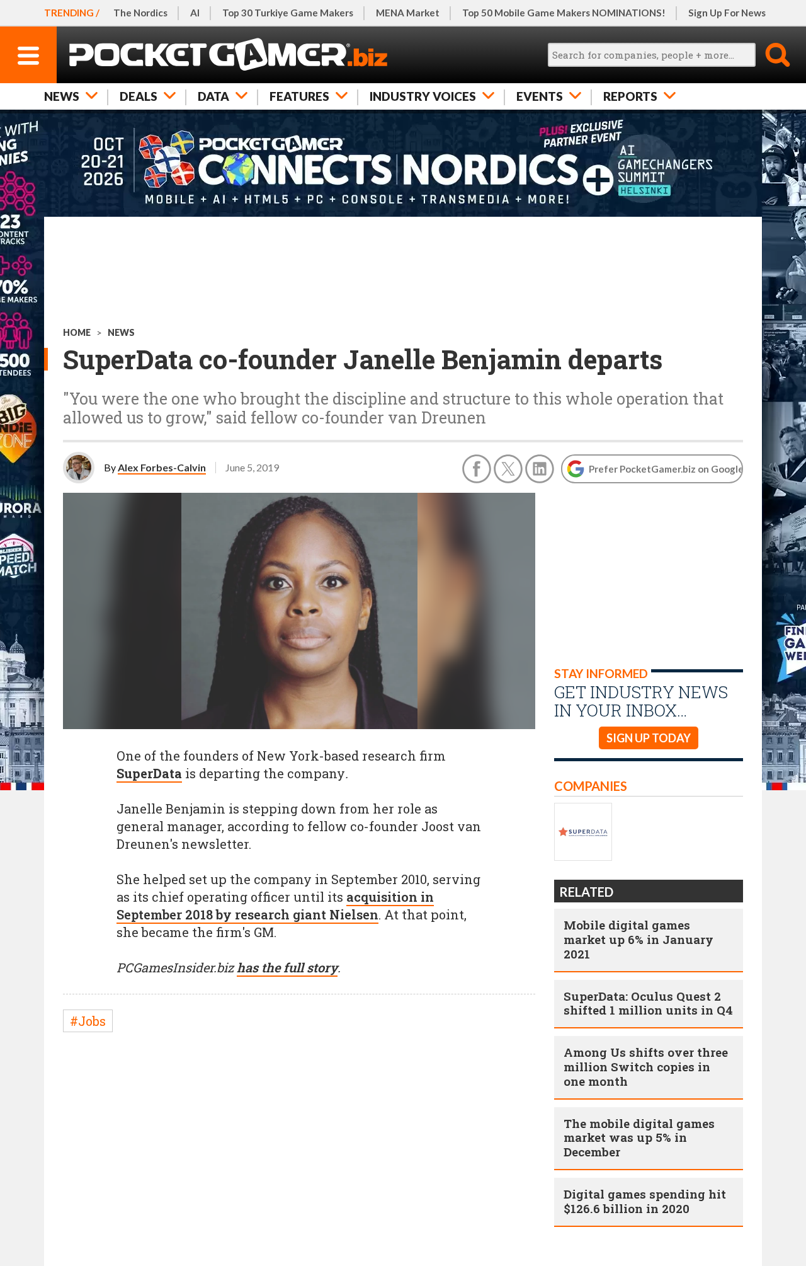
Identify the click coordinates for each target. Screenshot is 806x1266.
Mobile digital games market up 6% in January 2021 (638, 939)
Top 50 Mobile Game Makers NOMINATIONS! (564, 12)
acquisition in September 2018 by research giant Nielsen (275, 906)
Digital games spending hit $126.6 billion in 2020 (645, 1201)
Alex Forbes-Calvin (162, 467)
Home (77, 332)
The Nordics (140, 12)
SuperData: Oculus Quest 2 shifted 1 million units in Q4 (648, 1003)
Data (213, 96)
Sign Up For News (727, 12)
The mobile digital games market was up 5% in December (639, 1137)
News (61, 96)
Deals (138, 96)
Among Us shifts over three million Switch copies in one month (646, 1066)
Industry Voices (423, 96)
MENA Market (408, 12)
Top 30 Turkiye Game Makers (287, 12)
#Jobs (88, 1021)
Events (539, 96)
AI (195, 12)
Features (299, 96)
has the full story (287, 967)
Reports (630, 96)
